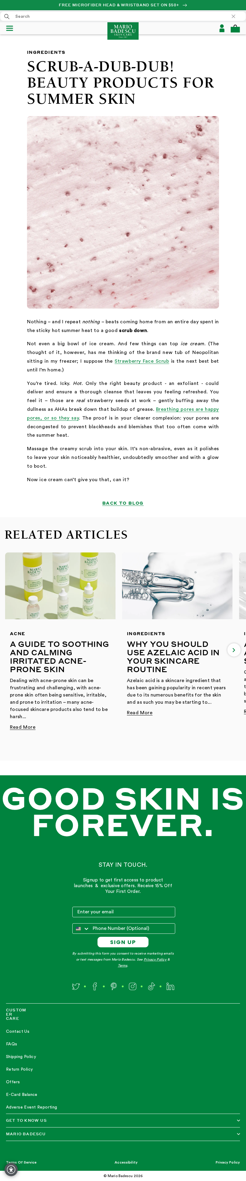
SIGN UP (123, 942)
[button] (235, 28)
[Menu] (12, 28)
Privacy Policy (155, 959)
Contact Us (17, 1031)
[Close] (236, 16)
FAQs (11, 1044)
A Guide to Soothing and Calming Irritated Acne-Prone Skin (59, 656)
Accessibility (126, 1162)
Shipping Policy (21, 1057)
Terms (122, 965)
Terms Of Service (21, 1162)
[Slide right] (234, 650)
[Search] (7, 17)
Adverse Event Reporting (31, 1107)
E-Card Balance (22, 1095)
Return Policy (19, 1069)
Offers (13, 1082)
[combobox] (123, 16)
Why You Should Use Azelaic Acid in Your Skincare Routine (173, 656)
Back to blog (123, 503)
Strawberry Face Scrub (142, 361)
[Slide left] (12, 650)
